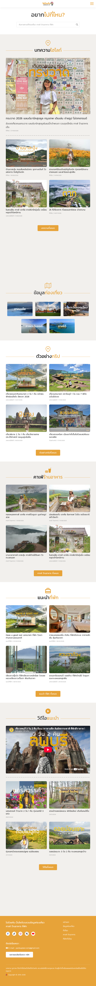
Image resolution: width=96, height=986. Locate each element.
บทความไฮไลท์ (10, 273)
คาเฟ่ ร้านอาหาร (10, 578)
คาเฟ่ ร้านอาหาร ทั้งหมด (48, 630)
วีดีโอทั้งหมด (48, 924)
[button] (46, 87)
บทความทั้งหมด (48, 285)
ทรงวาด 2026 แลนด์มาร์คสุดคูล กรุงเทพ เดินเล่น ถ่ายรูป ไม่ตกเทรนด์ (46, 176)
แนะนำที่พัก (9, 699)
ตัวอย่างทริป (52, 498)
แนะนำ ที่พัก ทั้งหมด (48, 751)
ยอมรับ (48, 982)
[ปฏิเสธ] (93, 981)
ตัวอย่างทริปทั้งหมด (48, 510)
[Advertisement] (48, 308)
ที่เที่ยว (7, 188)
